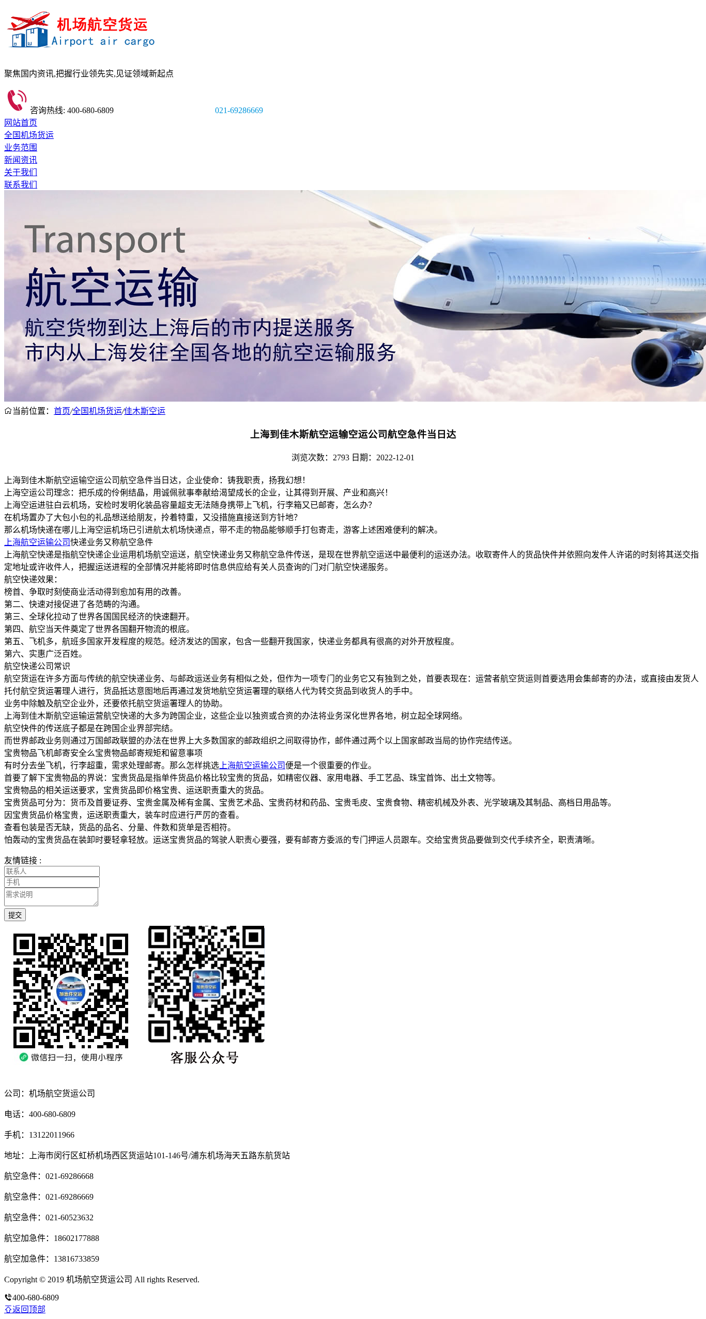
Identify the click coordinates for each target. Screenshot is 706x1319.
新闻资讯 (20, 160)
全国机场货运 (29, 135)
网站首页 (20, 122)
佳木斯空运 (144, 411)
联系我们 (20, 184)
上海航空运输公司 (37, 542)
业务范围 (20, 147)
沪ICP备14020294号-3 (239, 1279)
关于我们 (20, 172)
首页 (62, 411)
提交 (15, 915)
